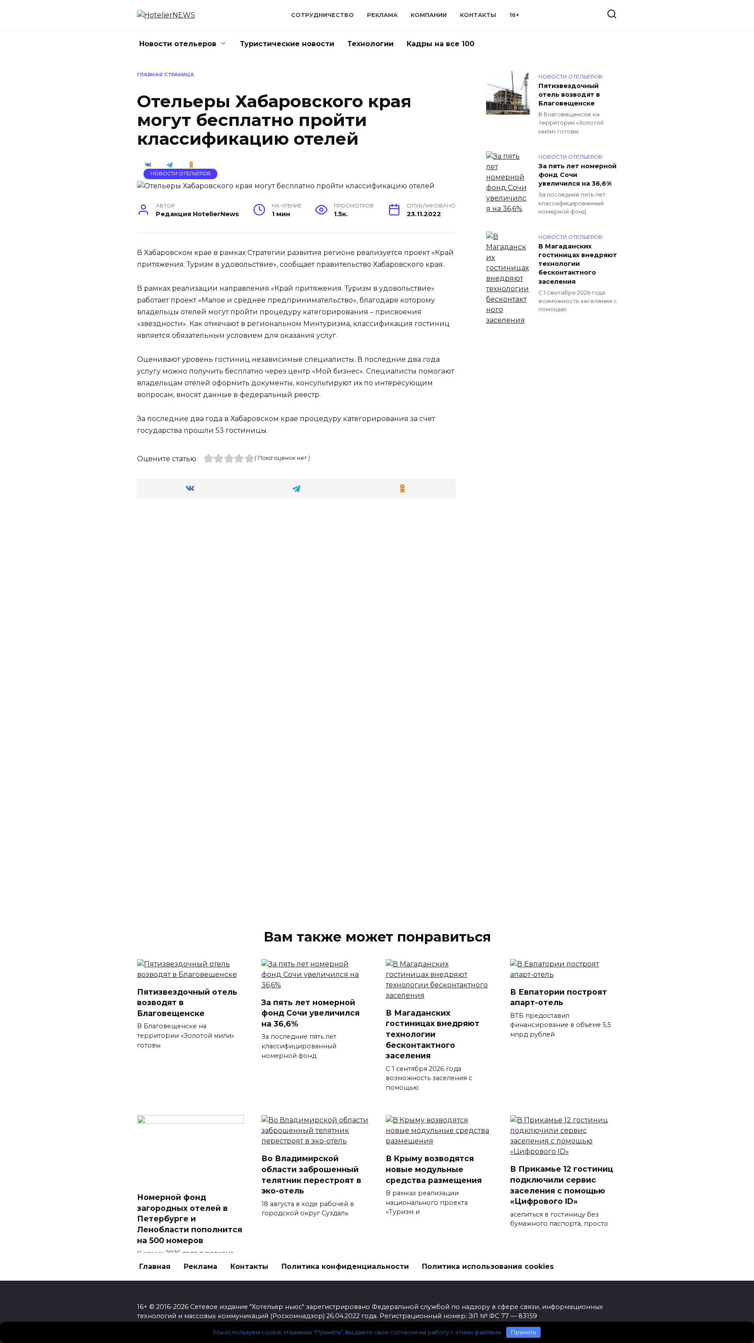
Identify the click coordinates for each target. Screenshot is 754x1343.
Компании (429, 15)
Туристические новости (287, 44)
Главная (155, 1266)
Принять (523, 1332)
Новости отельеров (177, 44)
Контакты (478, 15)
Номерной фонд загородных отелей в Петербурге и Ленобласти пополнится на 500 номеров (189, 1219)
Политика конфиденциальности (345, 1266)
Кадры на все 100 (440, 44)
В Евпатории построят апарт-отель (558, 997)
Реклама (382, 15)
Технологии (370, 44)
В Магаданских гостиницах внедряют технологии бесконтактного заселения (577, 264)
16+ (514, 15)
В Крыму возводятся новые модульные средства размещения (434, 1169)
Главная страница (165, 74)
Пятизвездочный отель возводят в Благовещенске (569, 94)
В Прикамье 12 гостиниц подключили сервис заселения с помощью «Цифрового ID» (561, 1185)
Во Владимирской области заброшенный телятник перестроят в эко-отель (311, 1174)
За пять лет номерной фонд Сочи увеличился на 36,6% (577, 174)
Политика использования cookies (488, 1266)
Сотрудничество (322, 15)
